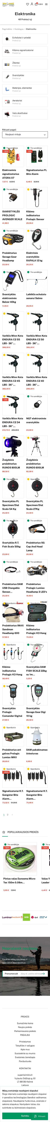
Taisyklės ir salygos (25, 1045)
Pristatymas (25, 1041)
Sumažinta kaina (25, 1023)
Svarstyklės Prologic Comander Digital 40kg (12, 714)
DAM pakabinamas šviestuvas (36, 751)
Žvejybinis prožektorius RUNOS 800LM (11, 463)
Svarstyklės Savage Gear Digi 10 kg (36, 712)
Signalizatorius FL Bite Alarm (36, 172)
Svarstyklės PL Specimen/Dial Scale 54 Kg (10, 505)
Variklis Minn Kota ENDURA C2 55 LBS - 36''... (12, 339)
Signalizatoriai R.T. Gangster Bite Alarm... (12, 795)
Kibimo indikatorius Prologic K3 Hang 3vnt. (12, 673)
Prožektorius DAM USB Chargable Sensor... (12, 588)
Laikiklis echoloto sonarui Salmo (36, 296)
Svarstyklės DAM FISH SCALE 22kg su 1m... (36, 671)
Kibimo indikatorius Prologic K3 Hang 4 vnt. (36, 631)
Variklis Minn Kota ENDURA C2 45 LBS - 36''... (12, 381)
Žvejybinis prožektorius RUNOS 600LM (35, 463)
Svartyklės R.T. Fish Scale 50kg (11, 544)
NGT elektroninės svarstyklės (36, 420)
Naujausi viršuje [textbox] (13, 134)
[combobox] (25, 134)
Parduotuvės (25, 1061)
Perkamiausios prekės (25, 1031)
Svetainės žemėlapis (25, 1057)
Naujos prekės (25, 1027)
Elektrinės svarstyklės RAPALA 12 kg (34, 257)
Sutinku (25, 1116)
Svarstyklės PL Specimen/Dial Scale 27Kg (34, 505)
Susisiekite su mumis (25, 1053)
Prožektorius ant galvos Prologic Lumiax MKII (11, 753)
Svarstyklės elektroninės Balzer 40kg (9, 298)
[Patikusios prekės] (27, 4)
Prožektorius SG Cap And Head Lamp (35, 546)
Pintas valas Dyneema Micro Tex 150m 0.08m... (19, 880)
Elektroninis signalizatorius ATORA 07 (10, 174)
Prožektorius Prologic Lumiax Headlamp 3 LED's (36, 588)
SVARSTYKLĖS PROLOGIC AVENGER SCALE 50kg (12, 217)
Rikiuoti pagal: (9, 129)
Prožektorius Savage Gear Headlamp (9, 257)
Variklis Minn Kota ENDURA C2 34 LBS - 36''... (12, 422)
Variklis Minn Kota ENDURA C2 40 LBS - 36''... (36, 381)
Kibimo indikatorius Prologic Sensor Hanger (35, 217)
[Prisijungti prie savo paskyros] (31, 4)
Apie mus (25, 1049)
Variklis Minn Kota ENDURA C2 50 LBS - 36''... (36, 339)
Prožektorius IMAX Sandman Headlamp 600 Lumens (13, 631)
